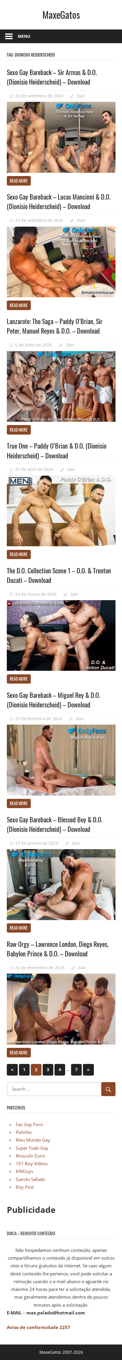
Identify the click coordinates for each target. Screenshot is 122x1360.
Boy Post (25, 1187)
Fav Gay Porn (29, 1124)
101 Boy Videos (32, 1163)
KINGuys (24, 1171)
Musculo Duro (30, 1156)
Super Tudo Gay (32, 1148)
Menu (24, 36)
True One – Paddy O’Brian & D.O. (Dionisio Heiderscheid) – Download (56, 450)
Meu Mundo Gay (33, 1140)
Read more (19, 181)
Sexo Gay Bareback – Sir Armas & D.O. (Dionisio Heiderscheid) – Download (52, 76)
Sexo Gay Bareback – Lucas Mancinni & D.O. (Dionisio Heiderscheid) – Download (58, 201)
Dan (81, 96)
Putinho (24, 1132)
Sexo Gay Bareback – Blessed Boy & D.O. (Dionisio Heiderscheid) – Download (54, 824)
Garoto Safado (30, 1179)
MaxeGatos (61, 14)
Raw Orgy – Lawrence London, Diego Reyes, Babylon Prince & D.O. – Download (57, 948)
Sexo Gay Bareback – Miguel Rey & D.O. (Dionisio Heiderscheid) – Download (53, 699)
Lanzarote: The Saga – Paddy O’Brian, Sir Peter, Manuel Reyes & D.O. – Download (54, 325)
